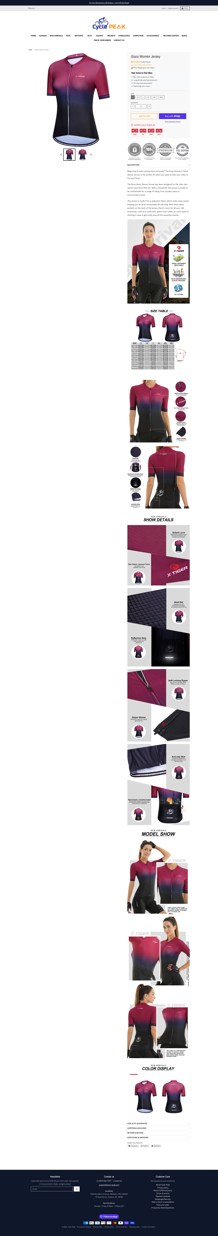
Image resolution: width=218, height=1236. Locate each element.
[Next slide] (91, 154)
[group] (69, 155)
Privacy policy (109, 1227)
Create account (173, 8)
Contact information (148, 1227)
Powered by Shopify (84, 1227)
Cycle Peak (71, 1227)
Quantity (134, 103)
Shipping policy (134, 1227)
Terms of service (121, 1227)
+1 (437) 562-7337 (103, 1181)
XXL (154, 97)
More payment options (172, 121)
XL (148, 97)
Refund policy (97, 1227)
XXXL (161, 97)
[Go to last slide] (61, 154)
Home (30, 50)
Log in (164, 8)
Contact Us (117, 1181)
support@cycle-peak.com (109, 1185)
